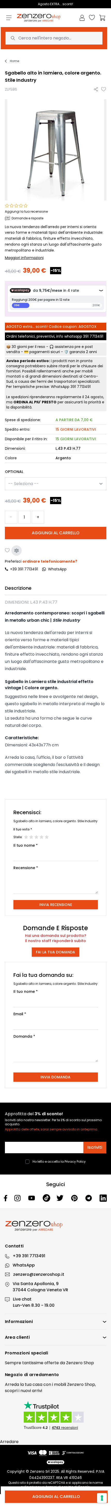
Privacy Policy (75, 1161)
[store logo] (39, 18)
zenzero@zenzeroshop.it (38, 1274)
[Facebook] (6, 1198)
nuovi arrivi (31, 1391)
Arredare (9, 1442)
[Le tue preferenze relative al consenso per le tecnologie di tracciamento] (102, 1498)
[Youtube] (32, 1198)
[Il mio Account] (82, 18)
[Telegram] (89, 1198)
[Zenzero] (55, 1226)
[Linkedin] (103, 1198)
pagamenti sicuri (44, 351)
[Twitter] (61, 1198)
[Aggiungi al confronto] (16, 550)
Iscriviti (95, 1147)
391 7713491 (93, 336)
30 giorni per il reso (28, 346)
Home (14, 61)
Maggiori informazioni (24, 257)
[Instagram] (18, 1198)
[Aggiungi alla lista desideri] (103, 89)
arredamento (44, 1375)
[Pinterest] (75, 1198)
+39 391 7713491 (24, 569)
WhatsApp (24, 1265)
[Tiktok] (46, 1198)
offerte (51, 1363)
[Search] (13, 38)
